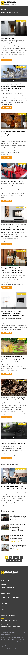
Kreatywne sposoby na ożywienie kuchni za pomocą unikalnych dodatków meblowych (17, 538)
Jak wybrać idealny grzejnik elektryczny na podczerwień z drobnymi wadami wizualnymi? (12, 270)
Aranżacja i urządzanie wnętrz (10, 597)
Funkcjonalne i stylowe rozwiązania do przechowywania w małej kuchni (12, 625)
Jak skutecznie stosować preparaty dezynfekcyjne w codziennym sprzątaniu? (13, 134)
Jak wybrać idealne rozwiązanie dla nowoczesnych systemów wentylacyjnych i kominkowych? (13, 227)
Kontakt (3, 584)
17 (21, 557)
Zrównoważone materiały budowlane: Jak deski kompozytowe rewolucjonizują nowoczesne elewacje (17, 527)
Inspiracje (4, 603)
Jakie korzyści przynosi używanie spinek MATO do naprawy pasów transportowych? (12, 184)
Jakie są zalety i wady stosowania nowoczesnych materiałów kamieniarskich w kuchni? (18, 517)
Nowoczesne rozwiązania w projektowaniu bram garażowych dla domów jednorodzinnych (13, 41)
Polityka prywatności (7, 587)
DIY (2, 600)
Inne (2, 609)
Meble (3, 606)
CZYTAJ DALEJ (7, 60)
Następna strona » (14, 560)
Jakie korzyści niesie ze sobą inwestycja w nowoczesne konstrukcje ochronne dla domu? (13, 313)
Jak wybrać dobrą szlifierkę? (9, 620)
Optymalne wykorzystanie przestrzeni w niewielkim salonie (18, 547)
